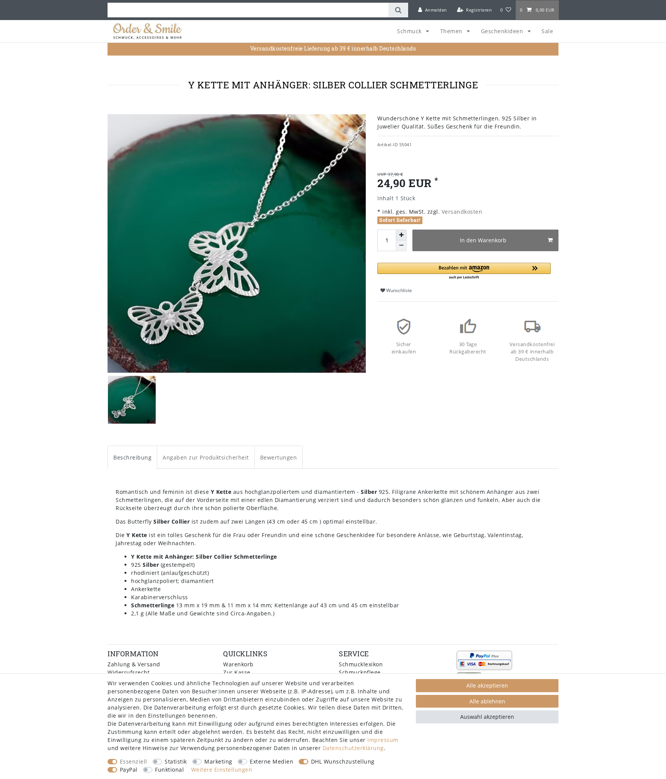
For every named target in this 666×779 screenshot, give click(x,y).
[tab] (132, 457)
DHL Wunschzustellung (343, 761)
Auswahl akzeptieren (487, 716)
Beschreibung (132, 457)
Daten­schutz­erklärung (353, 748)
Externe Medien (271, 761)
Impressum (383, 740)
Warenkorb (238, 664)
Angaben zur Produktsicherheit (206, 457)
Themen (452, 31)
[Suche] (398, 10)
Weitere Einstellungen (221, 769)
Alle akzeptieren (487, 685)
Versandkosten (461, 211)
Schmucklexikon (361, 664)
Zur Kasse (237, 672)
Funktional (169, 769)
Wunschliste (398, 290)
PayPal (129, 769)
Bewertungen (278, 457)
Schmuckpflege (360, 672)
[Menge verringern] (401, 245)
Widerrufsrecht (129, 672)
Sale (547, 31)
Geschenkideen (503, 31)
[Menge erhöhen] (401, 235)
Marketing (218, 761)
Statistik (176, 761)
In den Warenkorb (483, 240)
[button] (464, 271)
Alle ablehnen (487, 701)
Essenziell (133, 761)
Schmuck (410, 31)
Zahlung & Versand (134, 664)
